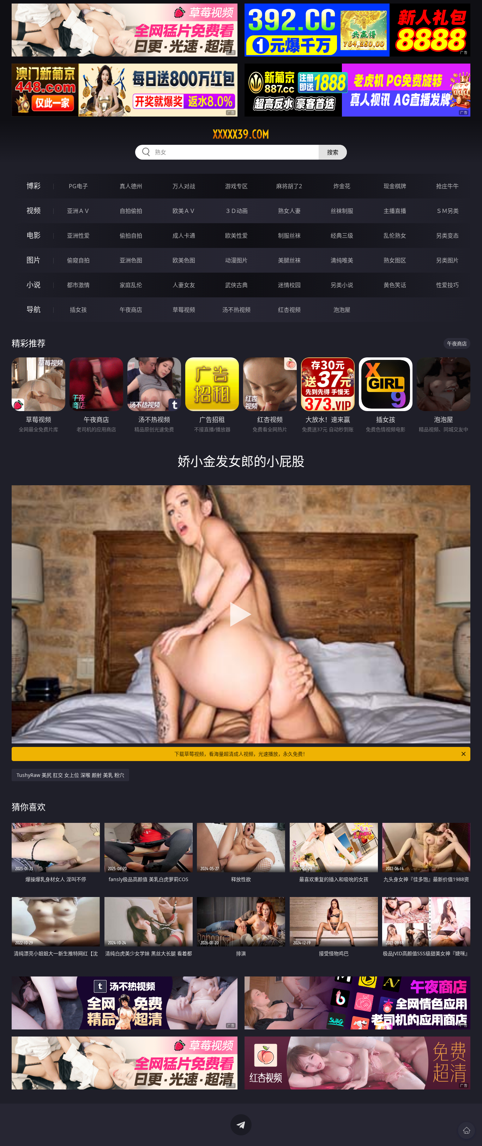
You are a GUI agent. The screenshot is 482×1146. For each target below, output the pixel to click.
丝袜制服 (342, 211)
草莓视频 (184, 310)
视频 (33, 210)
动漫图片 (236, 260)
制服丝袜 (289, 235)
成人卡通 (184, 235)
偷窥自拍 (78, 260)
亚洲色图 (131, 260)
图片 (33, 260)
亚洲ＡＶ (78, 211)
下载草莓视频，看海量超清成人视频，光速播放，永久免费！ (241, 753)
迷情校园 (289, 285)
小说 (33, 285)
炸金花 (341, 186)
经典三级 (342, 235)
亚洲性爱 (78, 235)
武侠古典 (236, 285)
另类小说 (342, 285)
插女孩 (78, 310)
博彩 (33, 186)
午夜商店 (131, 310)
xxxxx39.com (241, 134)
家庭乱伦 (131, 285)
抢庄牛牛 (447, 186)
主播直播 (395, 211)
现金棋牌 (395, 186)
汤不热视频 (236, 310)
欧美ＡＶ (184, 211)
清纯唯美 (342, 260)
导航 (33, 309)
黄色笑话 (395, 285)
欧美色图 (184, 260)
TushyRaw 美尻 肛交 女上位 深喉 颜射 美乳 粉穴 (70, 775)
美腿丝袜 (289, 260)
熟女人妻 (289, 211)
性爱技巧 (447, 285)
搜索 (332, 152)
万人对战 (184, 186)
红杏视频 (289, 310)
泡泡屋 (341, 310)
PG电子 (78, 186)
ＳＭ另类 (447, 211)
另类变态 (447, 235)
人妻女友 (184, 285)
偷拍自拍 (131, 235)
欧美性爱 (236, 235)
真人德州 (131, 186)
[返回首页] (466, 1130)
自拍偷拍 (131, 211)
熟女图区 (395, 260)
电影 (33, 235)
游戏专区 (236, 186)
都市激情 (78, 285)
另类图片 (447, 260)
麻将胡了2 (289, 186)
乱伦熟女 (395, 235)
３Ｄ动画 (236, 211)
